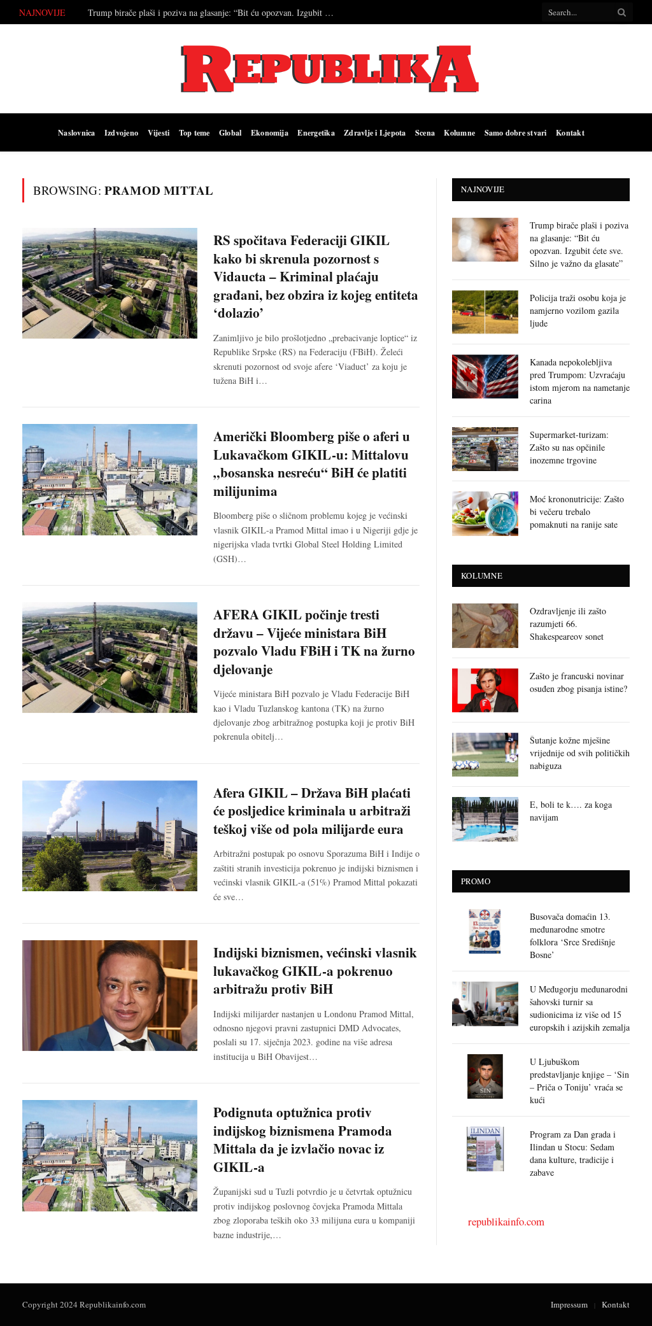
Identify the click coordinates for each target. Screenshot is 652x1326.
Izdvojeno (121, 132)
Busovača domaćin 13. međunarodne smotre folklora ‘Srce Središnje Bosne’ (572, 935)
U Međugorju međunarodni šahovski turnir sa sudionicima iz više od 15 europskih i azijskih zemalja (580, 1008)
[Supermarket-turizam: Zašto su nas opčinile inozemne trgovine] (485, 449)
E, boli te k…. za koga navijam (571, 810)
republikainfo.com (506, 1221)
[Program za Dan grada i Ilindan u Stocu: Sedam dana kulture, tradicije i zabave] (485, 1149)
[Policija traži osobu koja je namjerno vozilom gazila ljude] (485, 312)
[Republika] (326, 69)
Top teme (194, 132)
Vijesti (159, 132)
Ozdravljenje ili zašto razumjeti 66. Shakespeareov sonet (568, 623)
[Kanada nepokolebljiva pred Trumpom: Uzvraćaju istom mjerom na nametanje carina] (485, 377)
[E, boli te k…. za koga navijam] (485, 819)
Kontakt (570, 132)
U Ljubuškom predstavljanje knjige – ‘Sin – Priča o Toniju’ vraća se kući (579, 1080)
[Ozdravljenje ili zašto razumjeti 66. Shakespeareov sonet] (485, 625)
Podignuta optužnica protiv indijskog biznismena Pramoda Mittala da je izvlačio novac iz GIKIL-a (302, 1139)
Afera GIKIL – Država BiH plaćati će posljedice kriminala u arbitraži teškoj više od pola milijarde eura (312, 811)
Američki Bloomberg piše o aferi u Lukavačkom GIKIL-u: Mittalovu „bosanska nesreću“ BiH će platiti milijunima (311, 463)
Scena (425, 132)
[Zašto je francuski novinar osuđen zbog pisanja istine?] (485, 690)
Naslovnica (76, 132)
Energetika (315, 132)
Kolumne (459, 132)
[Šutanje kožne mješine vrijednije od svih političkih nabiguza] (485, 755)
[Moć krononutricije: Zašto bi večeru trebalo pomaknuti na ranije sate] (485, 513)
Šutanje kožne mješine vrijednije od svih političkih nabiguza (580, 753)
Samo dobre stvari (516, 132)
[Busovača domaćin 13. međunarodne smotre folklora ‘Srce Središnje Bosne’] (485, 931)
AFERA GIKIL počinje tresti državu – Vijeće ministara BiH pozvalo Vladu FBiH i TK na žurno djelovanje (314, 641)
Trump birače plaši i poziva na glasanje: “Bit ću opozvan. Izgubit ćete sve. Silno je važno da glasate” (215, 12)
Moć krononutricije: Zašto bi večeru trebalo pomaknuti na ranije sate (577, 511)
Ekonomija (269, 132)
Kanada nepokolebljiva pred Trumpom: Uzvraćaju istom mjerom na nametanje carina (580, 381)
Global (230, 132)
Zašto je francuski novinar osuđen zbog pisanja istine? (578, 682)
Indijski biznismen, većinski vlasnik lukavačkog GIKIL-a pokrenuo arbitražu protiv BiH (315, 970)
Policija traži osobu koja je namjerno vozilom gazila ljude (578, 310)
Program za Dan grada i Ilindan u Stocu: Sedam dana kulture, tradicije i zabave (573, 1153)
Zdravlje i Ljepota (375, 132)
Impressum (569, 1304)
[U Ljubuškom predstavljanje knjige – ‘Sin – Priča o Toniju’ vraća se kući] (485, 1076)
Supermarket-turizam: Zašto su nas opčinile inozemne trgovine (569, 447)
